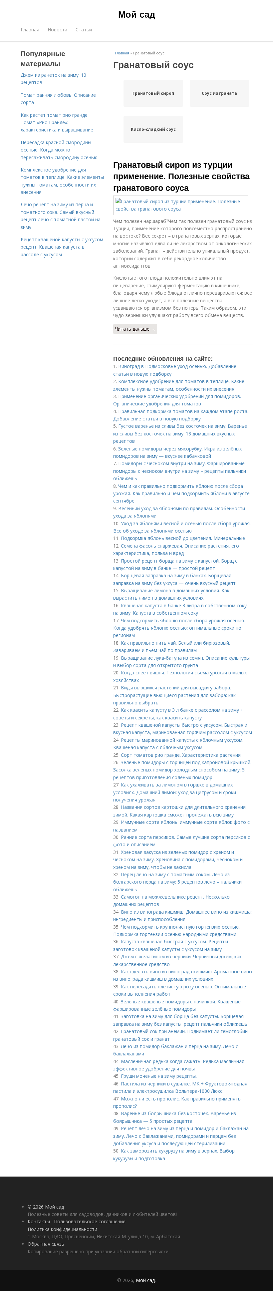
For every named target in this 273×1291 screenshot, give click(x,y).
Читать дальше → (135, 329)
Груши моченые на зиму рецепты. (159, 1076)
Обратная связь (46, 1244)
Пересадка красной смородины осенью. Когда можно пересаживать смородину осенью (59, 149)
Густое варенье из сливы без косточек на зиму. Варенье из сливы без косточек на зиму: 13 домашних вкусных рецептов (180, 433)
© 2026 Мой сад (46, 1207)
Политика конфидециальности (62, 1229)
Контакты (39, 1221)
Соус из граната (219, 93)
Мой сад (136, 14)
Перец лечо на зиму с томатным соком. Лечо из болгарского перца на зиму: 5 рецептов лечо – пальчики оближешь (177, 882)
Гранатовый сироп (153, 93)
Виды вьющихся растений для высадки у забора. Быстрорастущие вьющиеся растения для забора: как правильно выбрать (174, 695)
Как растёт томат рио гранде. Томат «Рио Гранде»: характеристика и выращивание (57, 122)
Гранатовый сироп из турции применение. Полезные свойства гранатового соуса (181, 176)
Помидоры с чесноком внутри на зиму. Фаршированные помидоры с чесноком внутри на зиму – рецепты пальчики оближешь (179, 470)
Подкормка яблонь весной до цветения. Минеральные (183, 538)
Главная (30, 29)
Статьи (84, 29)
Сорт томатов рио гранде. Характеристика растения (181, 755)
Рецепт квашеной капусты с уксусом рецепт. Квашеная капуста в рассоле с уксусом (62, 247)
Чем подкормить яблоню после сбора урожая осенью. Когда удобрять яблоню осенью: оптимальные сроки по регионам (179, 628)
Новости (57, 29)
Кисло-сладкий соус (153, 129)
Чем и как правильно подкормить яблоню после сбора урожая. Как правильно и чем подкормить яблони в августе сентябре (181, 493)
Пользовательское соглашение (90, 1221)
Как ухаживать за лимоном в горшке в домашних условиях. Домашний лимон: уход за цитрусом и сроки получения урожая (174, 792)
